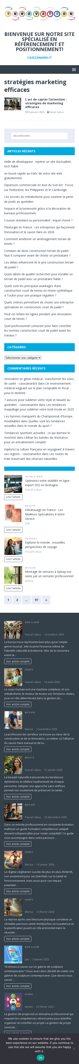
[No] (74, 1049)
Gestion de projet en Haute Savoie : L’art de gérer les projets (47, 1000)
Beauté (30, 505)
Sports (29, 669)
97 (36, 600)
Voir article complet (17, 661)
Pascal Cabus (56, 112)
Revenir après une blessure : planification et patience (43, 905)
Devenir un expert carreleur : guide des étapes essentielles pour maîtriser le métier (49, 720)
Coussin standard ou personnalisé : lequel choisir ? (38, 220)
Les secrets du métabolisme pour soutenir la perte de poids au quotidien (50, 675)
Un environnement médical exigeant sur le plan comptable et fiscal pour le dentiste (37, 388)
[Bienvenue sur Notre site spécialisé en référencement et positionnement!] (39, 24)
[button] (73, 69)
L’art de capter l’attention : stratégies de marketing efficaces (46, 103)
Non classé (32, 622)
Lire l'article (13, 497)
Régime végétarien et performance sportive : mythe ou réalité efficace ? (48, 858)
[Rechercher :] (39, 135)
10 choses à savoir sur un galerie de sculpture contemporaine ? (48, 953)
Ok (41, 1057)
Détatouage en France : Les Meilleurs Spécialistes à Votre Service (45, 514)
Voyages (31, 538)
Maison (30, 567)
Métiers (30, 712)
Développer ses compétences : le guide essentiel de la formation (46, 811)
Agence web (34, 476)
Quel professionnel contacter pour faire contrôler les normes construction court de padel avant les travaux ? (37, 330)
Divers (29, 994)
